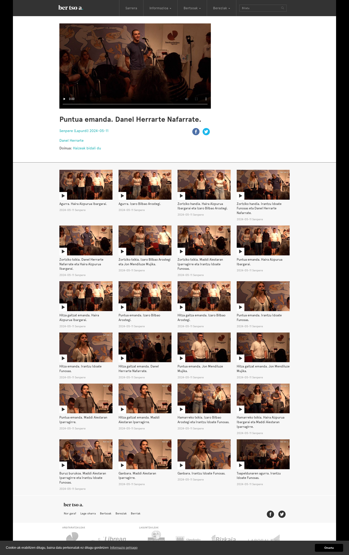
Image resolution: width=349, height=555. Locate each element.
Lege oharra (88, 513)
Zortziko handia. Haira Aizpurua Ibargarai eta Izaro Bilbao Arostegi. (203, 206)
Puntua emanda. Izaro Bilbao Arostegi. (139, 317)
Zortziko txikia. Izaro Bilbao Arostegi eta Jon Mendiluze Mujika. (144, 262)
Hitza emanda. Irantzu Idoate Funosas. (80, 368)
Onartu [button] (329, 547)
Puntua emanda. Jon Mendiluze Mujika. (200, 368)
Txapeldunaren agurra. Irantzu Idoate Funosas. (259, 475)
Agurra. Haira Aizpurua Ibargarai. (83, 204)
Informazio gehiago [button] (124, 547)
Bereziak (121, 513)
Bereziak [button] (220, 8)
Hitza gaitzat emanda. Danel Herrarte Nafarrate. (139, 368)
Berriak (135, 513)
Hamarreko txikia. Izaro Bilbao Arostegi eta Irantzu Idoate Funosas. (203, 419)
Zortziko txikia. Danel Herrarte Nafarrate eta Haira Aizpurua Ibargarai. (81, 264)
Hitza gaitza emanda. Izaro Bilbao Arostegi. (201, 317)
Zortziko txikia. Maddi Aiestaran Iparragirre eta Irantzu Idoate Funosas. (200, 264)
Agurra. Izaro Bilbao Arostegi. (140, 204)
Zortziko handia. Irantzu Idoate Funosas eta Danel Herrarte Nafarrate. (259, 208)
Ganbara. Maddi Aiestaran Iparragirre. (137, 475)
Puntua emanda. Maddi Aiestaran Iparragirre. (83, 419)
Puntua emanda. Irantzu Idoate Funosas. (259, 317)
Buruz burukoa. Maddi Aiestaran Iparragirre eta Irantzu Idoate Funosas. (82, 478)
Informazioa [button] (159, 8)
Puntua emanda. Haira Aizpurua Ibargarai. (259, 262)
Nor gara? (70, 513)
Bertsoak (105, 513)
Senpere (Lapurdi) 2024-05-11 (83, 131)
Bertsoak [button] (191, 8)
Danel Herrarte (71, 140)
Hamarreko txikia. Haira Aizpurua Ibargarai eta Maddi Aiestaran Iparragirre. (260, 422)
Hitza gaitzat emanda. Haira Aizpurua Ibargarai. (79, 317)
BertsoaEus (76, 7)
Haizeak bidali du (87, 148)
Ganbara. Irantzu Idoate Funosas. (201, 473)
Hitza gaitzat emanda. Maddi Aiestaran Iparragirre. (139, 419)
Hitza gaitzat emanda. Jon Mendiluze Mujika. (263, 368)
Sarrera (131, 8)
